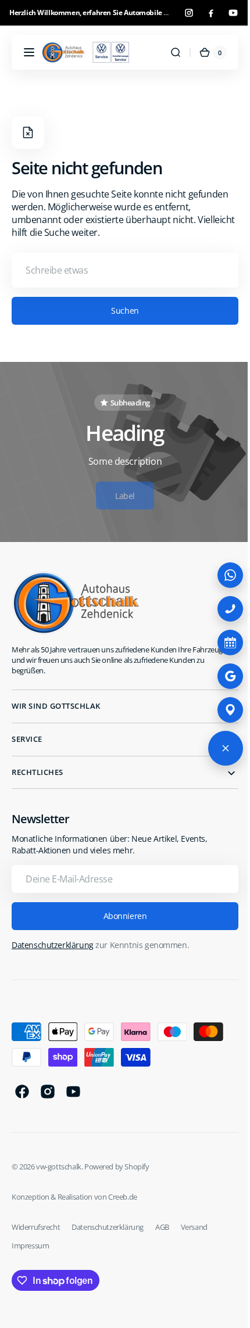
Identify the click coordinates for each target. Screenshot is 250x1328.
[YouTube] (233, 12)
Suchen (120, 310)
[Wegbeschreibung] (221, 710)
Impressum (30, 1245)
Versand (194, 1227)
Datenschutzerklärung (53, 944)
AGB (162, 1227)
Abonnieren (120, 915)
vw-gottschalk (58, 1166)
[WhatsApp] (221, 575)
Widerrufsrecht (36, 1227)
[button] (29, 52)
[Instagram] (189, 12)
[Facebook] (211, 12)
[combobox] (121, 270)
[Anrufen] (221, 609)
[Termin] (221, 642)
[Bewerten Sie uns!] (221, 676)
